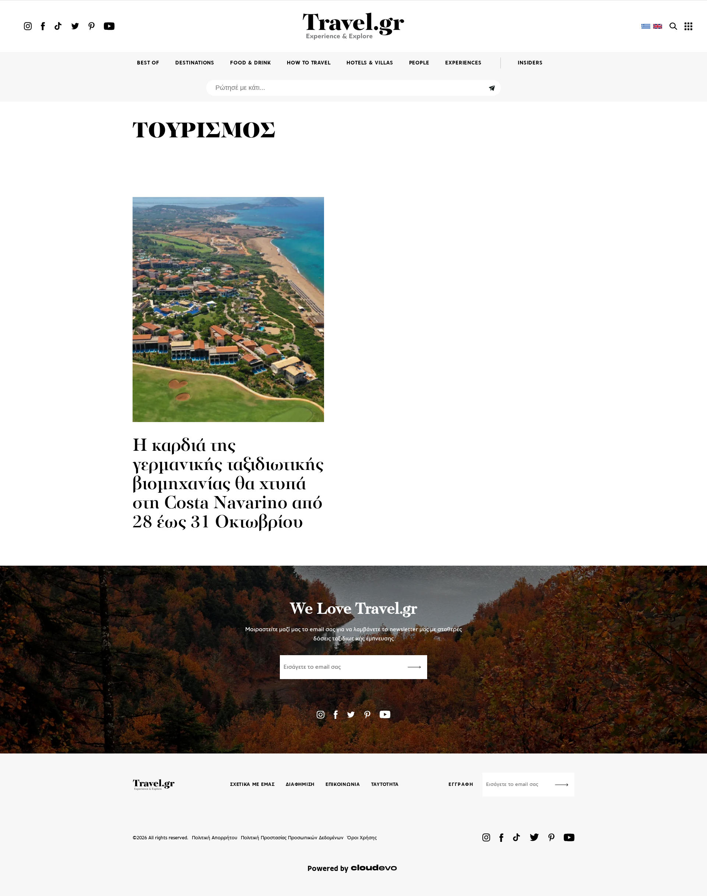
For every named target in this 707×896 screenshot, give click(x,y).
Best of (148, 63)
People (419, 63)
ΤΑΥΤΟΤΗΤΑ (385, 784)
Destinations (194, 63)
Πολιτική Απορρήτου (214, 838)
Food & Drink (250, 63)
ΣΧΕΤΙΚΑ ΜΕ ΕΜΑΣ (252, 784)
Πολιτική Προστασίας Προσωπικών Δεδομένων (292, 838)
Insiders (530, 63)
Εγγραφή (461, 784)
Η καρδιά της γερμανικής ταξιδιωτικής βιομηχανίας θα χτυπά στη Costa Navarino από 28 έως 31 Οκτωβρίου (228, 485)
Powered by (327, 869)
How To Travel (309, 63)
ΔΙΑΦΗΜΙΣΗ (300, 784)
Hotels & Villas (370, 63)
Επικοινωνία (343, 784)
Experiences (463, 63)
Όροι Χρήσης (362, 838)
